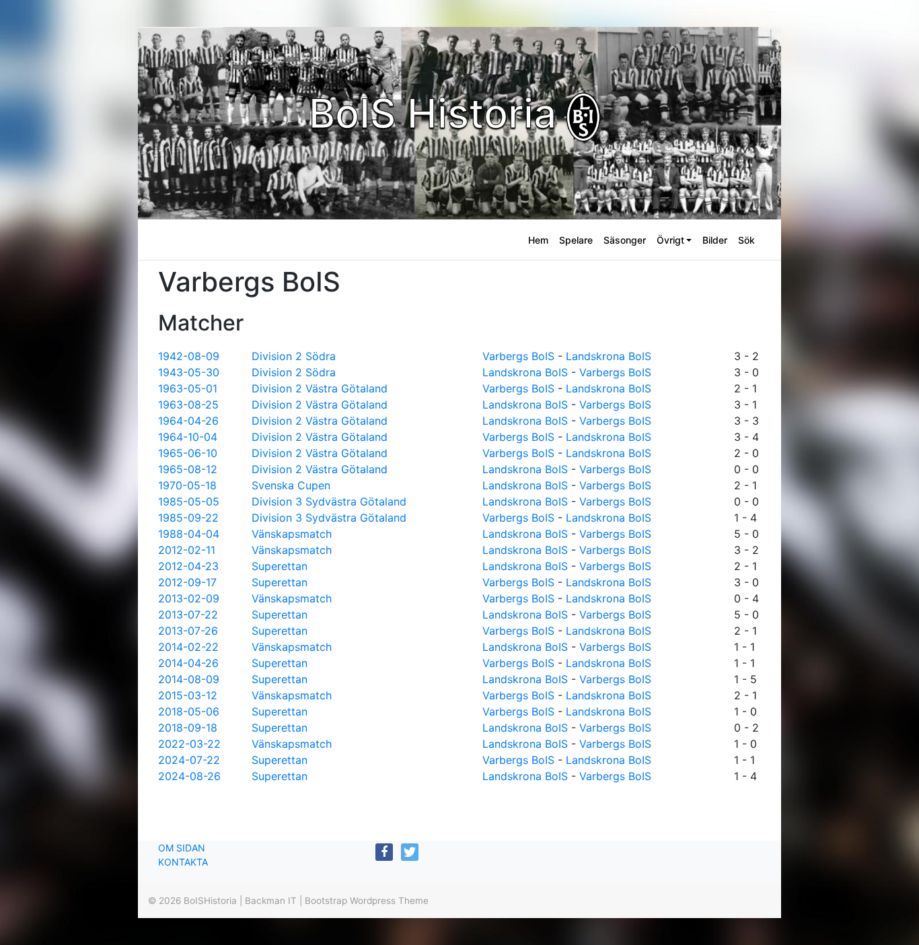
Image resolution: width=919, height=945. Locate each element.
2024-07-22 (189, 760)
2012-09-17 (187, 582)
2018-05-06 (188, 711)
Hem (538, 240)
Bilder (714, 240)
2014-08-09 (188, 679)
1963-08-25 (188, 404)
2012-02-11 (186, 550)
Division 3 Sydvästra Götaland (329, 501)
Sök (746, 240)
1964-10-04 (187, 437)
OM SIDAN (181, 847)
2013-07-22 (188, 614)
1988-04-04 (188, 533)
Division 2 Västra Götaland (320, 388)
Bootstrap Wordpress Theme (367, 900)
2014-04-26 (188, 663)
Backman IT (271, 900)
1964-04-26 (188, 420)
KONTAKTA (183, 862)
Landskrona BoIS (608, 356)
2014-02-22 (188, 647)
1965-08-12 (187, 469)
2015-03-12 (187, 695)
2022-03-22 (189, 743)
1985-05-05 (188, 501)
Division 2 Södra (294, 356)
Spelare (576, 240)
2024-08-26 (189, 776)
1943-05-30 (188, 372)
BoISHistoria (210, 900)
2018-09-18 (187, 727)
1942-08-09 (188, 356)
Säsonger (624, 240)
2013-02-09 (188, 598)
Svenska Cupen (291, 485)
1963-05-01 (187, 388)
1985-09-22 (188, 517)
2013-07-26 (188, 630)
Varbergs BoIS (518, 356)
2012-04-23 (188, 566)
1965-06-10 (187, 453)
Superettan (279, 566)
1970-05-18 (187, 485)
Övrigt (670, 240)
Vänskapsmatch (292, 533)
